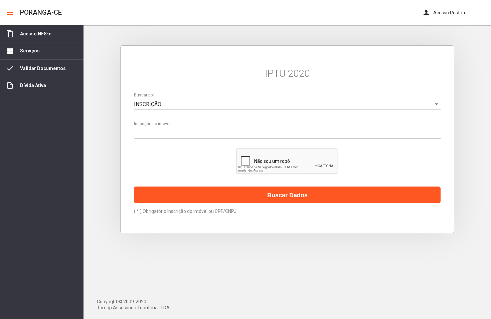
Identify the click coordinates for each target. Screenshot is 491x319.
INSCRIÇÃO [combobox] (147, 104)
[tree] (42, 172)
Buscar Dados (287, 195)
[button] (10, 13)
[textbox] (287, 133)
